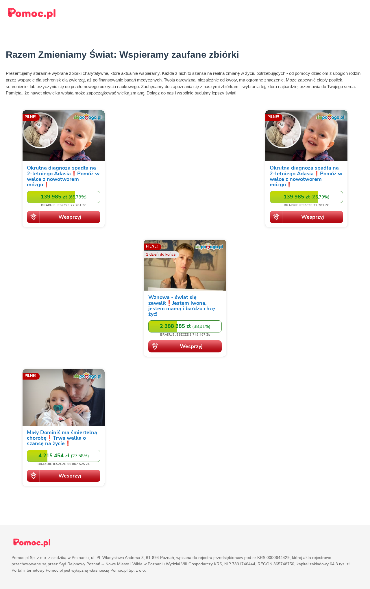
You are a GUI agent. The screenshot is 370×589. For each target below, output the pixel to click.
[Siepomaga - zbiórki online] (63, 170)
